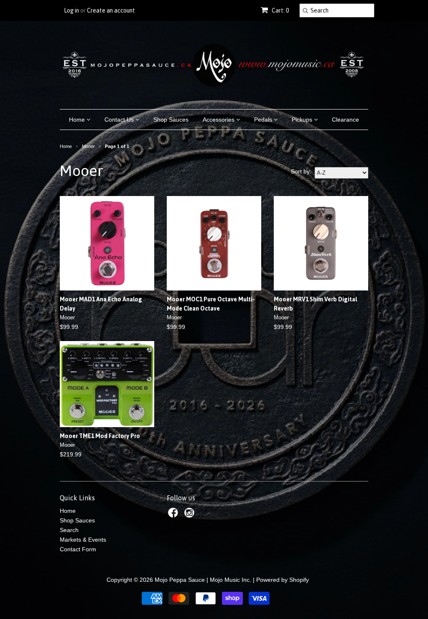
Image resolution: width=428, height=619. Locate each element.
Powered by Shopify (282, 579)
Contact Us (119, 119)
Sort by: (301, 171)
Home (78, 119)
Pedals (264, 119)
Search (69, 530)
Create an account (111, 10)
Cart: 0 (279, 10)
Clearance (345, 119)
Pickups (303, 119)
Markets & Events (83, 539)
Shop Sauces (171, 119)
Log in (71, 10)
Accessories (219, 119)
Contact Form (78, 549)
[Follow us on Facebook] (174, 515)
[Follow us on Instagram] (190, 515)
